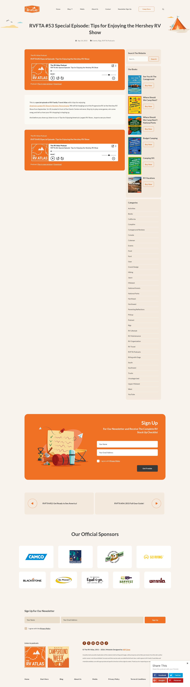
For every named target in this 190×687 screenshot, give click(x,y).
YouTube (131, 394)
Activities (131, 208)
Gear (130, 261)
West (130, 389)
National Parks (133, 293)
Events (95, 41)
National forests (134, 288)
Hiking (130, 272)
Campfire (131, 224)
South (130, 362)
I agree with (110, 461)
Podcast (131, 320)
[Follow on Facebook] (84, 643)
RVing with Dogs (134, 357)
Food (130, 251)
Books (130, 214)
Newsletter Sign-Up (124, 9)
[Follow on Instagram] (93, 643)
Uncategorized (133, 378)
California (132, 219)
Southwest (132, 368)
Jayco (130, 277)
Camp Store (146, 9)
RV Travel (131, 347)
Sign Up (155, 620)
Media (82, 9)
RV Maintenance (134, 336)
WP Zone (126, 649)
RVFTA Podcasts (108, 41)
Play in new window (44, 84)
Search (154, 59)
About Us (95, 9)
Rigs (99, 41)
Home (58, 9)
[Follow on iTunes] (106, 643)
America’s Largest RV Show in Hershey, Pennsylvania (49, 106)
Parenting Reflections (136, 309)
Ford (130, 256)
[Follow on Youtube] (97, 643)
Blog (69, 9)
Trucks (130, 373)
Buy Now (148, 85)
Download (58, 84)
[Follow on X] (88, 643)
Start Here (44, 679)
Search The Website (137, 53)
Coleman (131, 240)
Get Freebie (147, 468)
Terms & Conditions (138, 679)
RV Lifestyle (132, 331)
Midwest (131, 283)
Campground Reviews (136, 230)
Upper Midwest (134, 384)
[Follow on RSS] (102, 643)
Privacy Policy (115, 461)
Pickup (130, 315)
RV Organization (134, 341)
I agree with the (39, 628)
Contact (108, 9)
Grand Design (133, 267)
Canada (131, 235)
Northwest (132, 304)
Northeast (132, 299)
